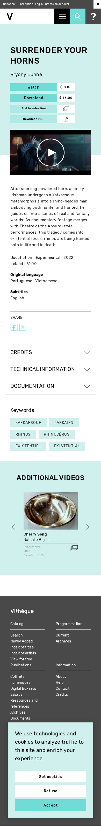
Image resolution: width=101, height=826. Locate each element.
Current (62, 635)
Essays (16, 694)
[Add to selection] (74, 548)
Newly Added (21, 641)
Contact (62, 688)
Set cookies (50, 777)
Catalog (17, 624)
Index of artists (23, 653)
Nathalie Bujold (37, 540)
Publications (21, 665)
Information (66, 665)
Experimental (48, 257)
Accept (51, 805)
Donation (9, 4)
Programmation (69, 624)
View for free (21, 659)
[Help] (93, 16)
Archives (63, 641)
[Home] (27, 16)
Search (16, 635)
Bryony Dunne (26, 74)
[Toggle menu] (62, 16)
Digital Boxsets (23, 688)
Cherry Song (35, 534)
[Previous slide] (13, 527)
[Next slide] (87, 527)
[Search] (77, 16)
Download (40, 98)
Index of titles (22, 647)
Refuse (50, 791)
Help (59, 682)
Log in (39, 4)
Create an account (57, 4)
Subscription (25, 4)
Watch (42, 87)
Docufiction (21, 257)
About (61, 676)
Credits (62, 694)
